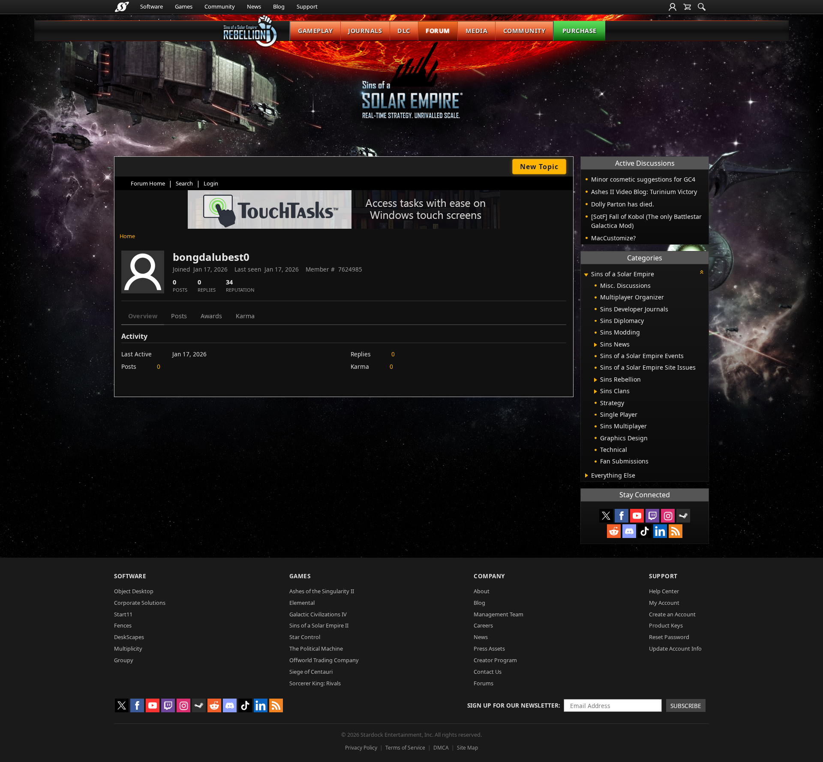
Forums (483, 683)
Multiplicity (128, 648)
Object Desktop (133, 591)
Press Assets (489, 648)
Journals (365, 31)
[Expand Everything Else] (586, 475)
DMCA (441, 747)
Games (183, 6)
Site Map (467, 747)
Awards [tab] (211, 316)
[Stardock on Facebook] (621, 515)
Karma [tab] (245, 316)
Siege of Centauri (311, 671)
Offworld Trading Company (324, 660)
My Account (664, 603)
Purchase (579, 31)
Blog (279, 6)
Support (307, 6)
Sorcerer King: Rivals (315, 683)
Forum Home (148, 183)
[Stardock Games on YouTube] (637, 515)
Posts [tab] (179, 316)
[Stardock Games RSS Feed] (675, 531)
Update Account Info (675, 648)
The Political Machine (316, 648)
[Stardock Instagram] (668, 515)
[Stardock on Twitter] (606, 515)
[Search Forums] (701, 6)
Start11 (123, 614)
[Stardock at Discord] (629, 531)
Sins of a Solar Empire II (318, 625)
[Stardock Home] (122, 7)
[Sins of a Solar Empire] (411, 87)
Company (489, 576)
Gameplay (315, 31)
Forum (438, 31)
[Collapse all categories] (702, 272)
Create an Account (672, 614)
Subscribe (685, 706)
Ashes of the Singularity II (321, 591)
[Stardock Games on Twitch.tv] (652, 515)
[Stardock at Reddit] (614, 531)
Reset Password (669, 637)
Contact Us (488, 671)
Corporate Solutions (139, 603)
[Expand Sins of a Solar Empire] (586, 274)
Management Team (498, 614)
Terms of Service (405, 747)
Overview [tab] (142, 316)
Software (151, 6)
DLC (403, 31)
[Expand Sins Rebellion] (595, 380)
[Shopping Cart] (687, 6)
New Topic (539, 166)
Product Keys (666, 625)
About (482, 591)
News (254, 6)
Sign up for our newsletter (513, 705)
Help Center (664, 591)
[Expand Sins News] (595, 345)
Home (127, 236)
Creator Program (495, 660)
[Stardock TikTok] (644, 531)
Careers (483, 625)
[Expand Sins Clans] (595, 391)
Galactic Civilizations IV (318, 614)
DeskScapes (129, 637)
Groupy (123, 660)
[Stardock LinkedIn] (660, 531)
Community (219, 6)
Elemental (302, 603)
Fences (123, 625)
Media (477, 31)
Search (184, 183)
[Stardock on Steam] (683, 515)
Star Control (304, 637)
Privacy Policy (361, 747)
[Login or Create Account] (672, 6)
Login (211, 183)
